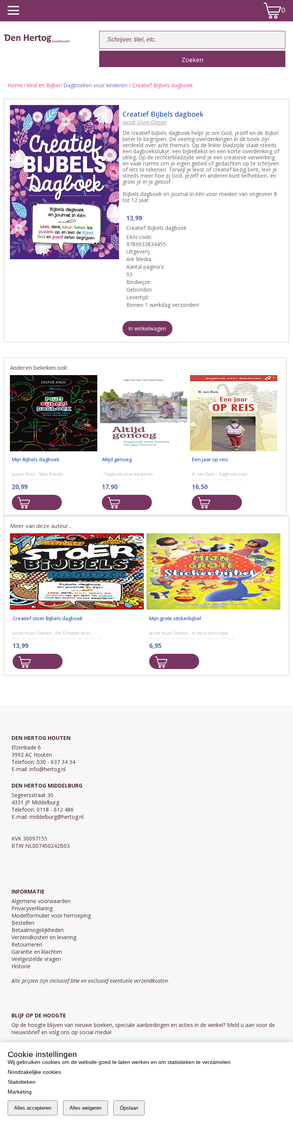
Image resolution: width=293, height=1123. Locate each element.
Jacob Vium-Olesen (144, 122)
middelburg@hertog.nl (56, 816)
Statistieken (21, 1082)
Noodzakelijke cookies (34, 1072)
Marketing (20, 1092)
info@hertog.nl (47, 769)
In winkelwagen (147, 328)
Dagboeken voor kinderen (95, 85)
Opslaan (129, 1108)
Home (15, 85)
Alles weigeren (85, 1108)
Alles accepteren (32, 1108)
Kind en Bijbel (43, 85)
